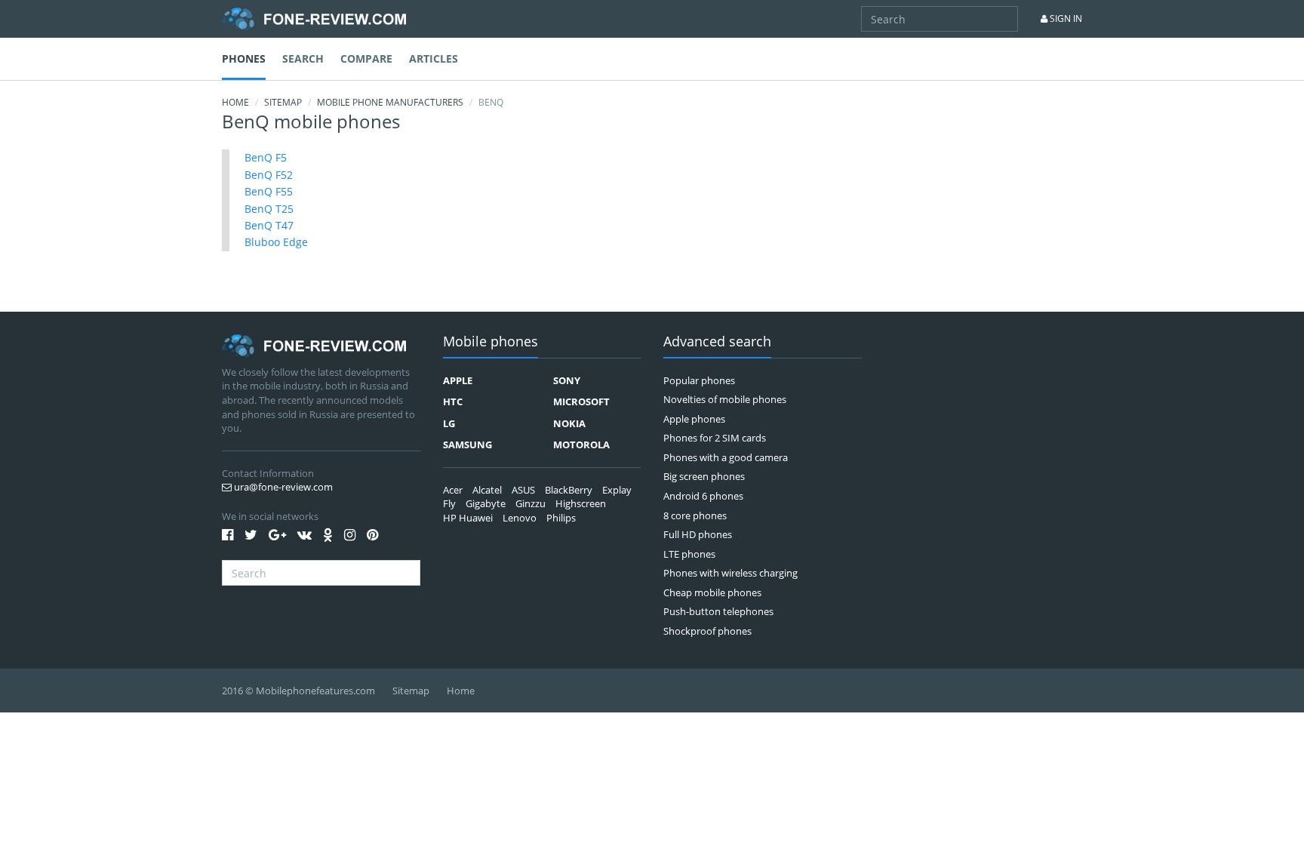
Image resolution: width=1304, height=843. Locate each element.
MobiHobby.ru (314, 19)
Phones (244, 58)
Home (235, 102)
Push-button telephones (718, 611)
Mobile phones (490, 342)
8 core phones (695, 515)
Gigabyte (486, 503)
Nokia (569, 423)
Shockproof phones (707, 631)
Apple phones (694, 419)
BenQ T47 (269, 225)
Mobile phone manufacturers (390, 102)
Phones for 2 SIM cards (714, 438)
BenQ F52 (268, 175)
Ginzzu (530, 503)
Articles (433, 58)
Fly (449, 503)
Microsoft (581, 401)
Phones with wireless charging (730, 573)
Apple (457, 380)
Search (303, 58)
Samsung (467, 444)
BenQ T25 (269, 209)
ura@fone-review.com (282, 487)
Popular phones (699, 380)
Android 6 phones (703, 496)
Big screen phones (704, 476)
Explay (617, 490)
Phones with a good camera (725, 457)
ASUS (523, 490)
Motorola (581, 444)
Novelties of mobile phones (724, 399)
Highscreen (580, 503)
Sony (566, 380)
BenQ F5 (265, 157)
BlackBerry (568, 490)
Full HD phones (697, 534)
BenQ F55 (268, 191)
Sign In (1064, 18)
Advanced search (717, 342)
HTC (453, 401)
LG (449, 423)
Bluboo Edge (276, 242)
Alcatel (487, 490)
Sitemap (283, 102)
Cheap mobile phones (712, 592)
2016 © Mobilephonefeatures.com (298, 690)
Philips (561, 518)
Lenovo (520, 518)
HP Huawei (468, 518)
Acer (453, 490)
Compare (366, 58)
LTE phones (689, 554)
